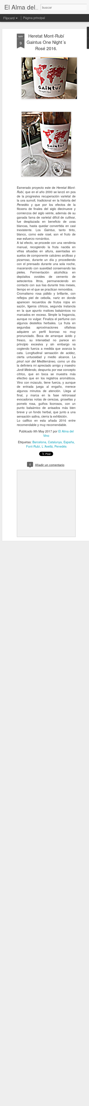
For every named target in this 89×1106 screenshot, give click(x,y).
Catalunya (55, 442)
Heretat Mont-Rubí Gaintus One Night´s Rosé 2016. (46, 42)
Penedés (60, 446)
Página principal (34, 18)
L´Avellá (47, 446)
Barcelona (39, 442)
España (69, 442)
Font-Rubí (33, 446)
